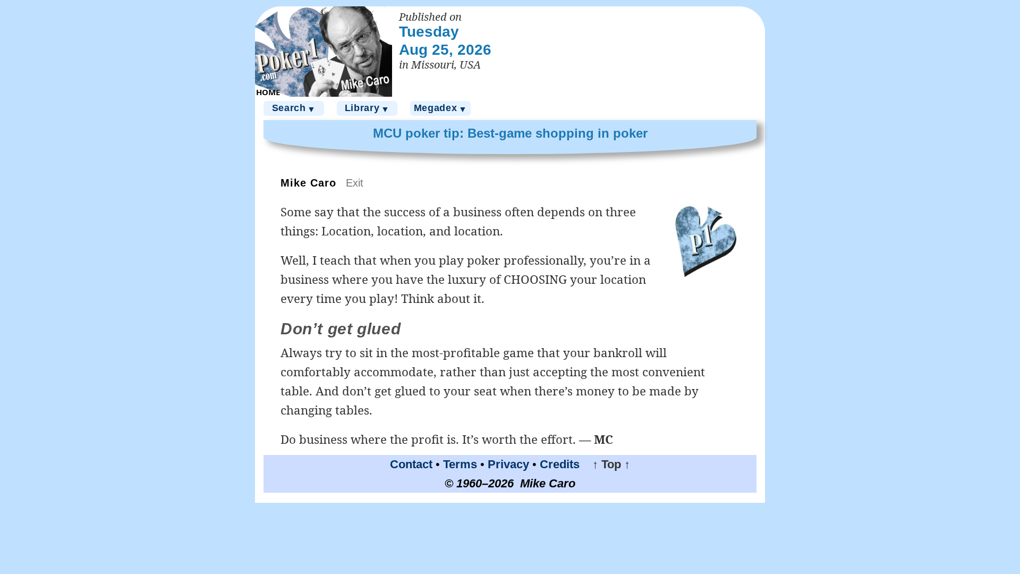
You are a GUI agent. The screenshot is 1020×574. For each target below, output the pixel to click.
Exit (354, 183)
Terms (460, 464)
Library (367, 108)
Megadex (441, 108)
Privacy (508, 464)
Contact (411, 464)
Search (294, 108)
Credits (560, 464)
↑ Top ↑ (606, 464)
